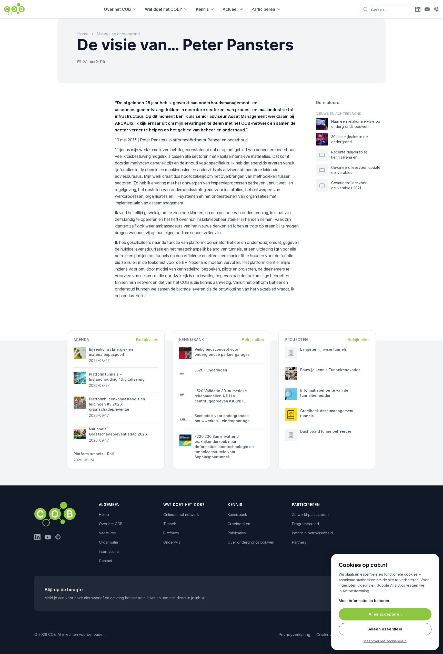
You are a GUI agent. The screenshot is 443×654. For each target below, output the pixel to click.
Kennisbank (237, 514)
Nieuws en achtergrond (118, 33)
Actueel (230, 9)
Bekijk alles (147, 339)
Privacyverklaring (294, 634)
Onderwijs (171, 542)
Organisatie (108, 542)
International (109, 551)
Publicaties (237, 533)
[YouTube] (427, 9)
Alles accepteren (385, 614)
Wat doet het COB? (163, 9)
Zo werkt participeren (310, 514)
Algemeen (109, 504)
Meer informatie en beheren (364, 600)
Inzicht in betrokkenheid (312, 533)
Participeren (263, 9)
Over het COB (117, 9)
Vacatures (107, 533)
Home (82, 33)
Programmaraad (305, 524)
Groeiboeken (239, 524)
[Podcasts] (436, 9)
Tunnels (170, 524)
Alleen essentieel (385, 629)
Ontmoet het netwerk (181, 514)
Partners (299, 542)
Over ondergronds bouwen (251, 542)
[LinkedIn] (417, 9)
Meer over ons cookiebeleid (385, 641)
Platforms (171, 533)
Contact (105, 560)
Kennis (202, 9)
